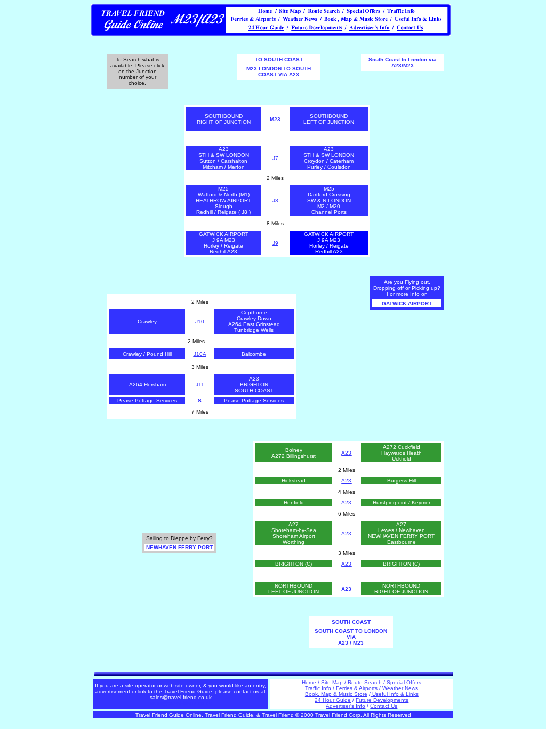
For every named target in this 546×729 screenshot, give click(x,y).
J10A (200, 354)
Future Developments (382, 700)
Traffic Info (319, 688)
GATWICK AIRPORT (407, 303)
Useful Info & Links (395, 694)
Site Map (332, 682)
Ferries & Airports (357, 688)
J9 (275, 243)
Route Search (365, 682)
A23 (346, 453)
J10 (199, 321)
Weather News (400, 688)
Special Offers (404, 682)
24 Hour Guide (333, 700)
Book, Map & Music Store (336, 694)
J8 (275, 200)
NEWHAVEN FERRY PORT (179, 547)
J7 (275, 158)
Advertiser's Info (345, 706)
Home (309, 682)
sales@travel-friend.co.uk (181, 703)
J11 (200, 384)
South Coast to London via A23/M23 (402, 62)
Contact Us (383, 706)
